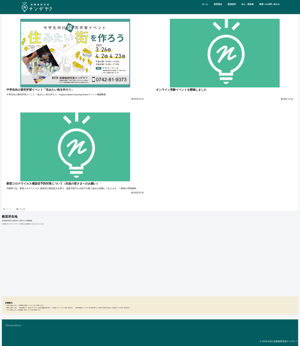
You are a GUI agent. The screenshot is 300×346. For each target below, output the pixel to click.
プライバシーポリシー (13, 325)
